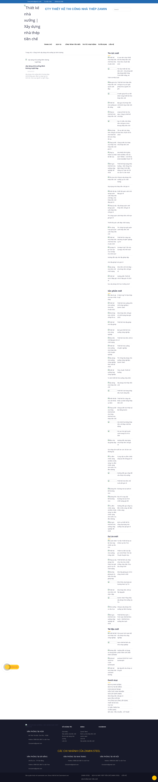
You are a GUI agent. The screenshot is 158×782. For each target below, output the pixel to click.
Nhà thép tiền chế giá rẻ (115, 696)
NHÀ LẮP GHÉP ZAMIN (115, 694)
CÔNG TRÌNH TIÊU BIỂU (73, 44)
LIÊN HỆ (111, 44)
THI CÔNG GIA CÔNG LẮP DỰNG (118, 700)
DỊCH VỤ (58, 44)
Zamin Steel (84, 731)
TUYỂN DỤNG (102, 44)
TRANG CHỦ (48, 44)
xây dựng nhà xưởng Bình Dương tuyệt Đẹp (35, 67)
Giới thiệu (65, 731)
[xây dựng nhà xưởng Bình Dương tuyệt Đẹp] (38, 61)
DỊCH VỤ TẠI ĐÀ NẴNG (115, 687)
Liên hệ (64, 741)
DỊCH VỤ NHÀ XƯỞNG (114, 684)
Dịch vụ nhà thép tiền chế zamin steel (106, 775)
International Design (114, 689)
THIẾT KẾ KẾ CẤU (113, 703)
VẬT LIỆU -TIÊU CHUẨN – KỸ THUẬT (118, 712)
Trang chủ (29, 52)
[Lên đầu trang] (154, 778)
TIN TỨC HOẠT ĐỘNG (89, 44)
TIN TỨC (110, 705)
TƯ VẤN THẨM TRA (114, 707)
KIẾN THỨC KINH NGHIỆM (116, 691)
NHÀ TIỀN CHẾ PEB (114, 698)
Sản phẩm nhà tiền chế (69, 734)
